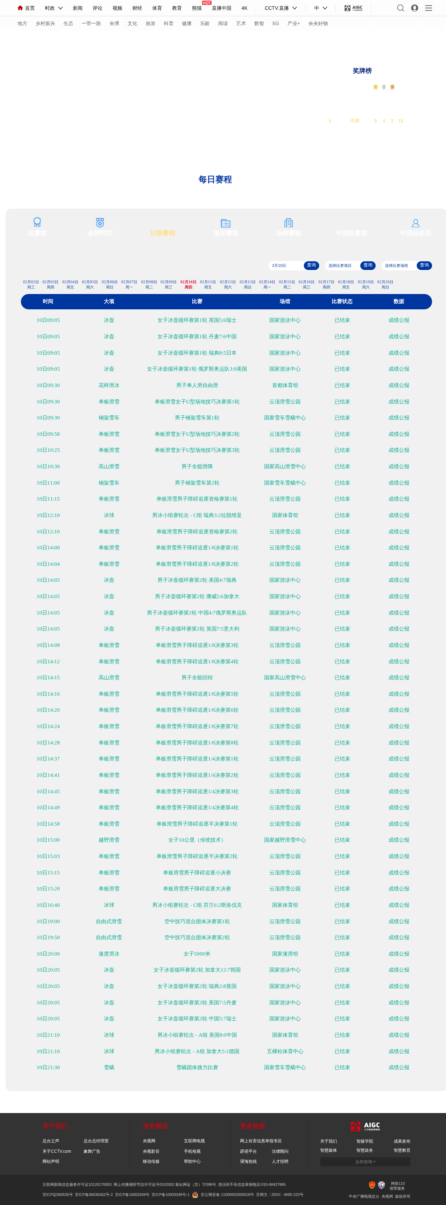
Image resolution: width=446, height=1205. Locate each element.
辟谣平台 (248, 1151)
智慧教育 (402, 1150)
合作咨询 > (365, 1161)
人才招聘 (280, 1161)
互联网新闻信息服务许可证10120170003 (77, 1184)
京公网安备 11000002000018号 (227, 1194)
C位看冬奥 (406, 40)
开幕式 (145, 40)
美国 (354, 112)
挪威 (354, 96)
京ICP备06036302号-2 (94, 1194)
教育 (177, 8)
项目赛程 (225, 233)
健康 (187, 23)
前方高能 (433, 40)
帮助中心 (192, 1161)
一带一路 (91, 23)
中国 (354, 120)
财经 (137, 8)
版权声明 (284, 40)
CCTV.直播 (277, 8)
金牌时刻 (100, 233)
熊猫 (197, 8)
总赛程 (37, 233)
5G (275, 23)
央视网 (149, 1140)
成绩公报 (399, 320)
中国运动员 (415, 233)
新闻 (78, 8)
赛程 (29, 40)
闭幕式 (169, 40)
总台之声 (51, 1140)
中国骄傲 (58, 40)
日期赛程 (162, 233)
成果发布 (402, 1141)
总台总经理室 (96, 1140)
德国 (354, 104)
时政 (50, 8)
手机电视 (192, 1151)
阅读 (223, 23)
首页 (30, 8)
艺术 (241, 23)
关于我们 (328, 1141)
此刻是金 (86, 40)
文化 (132, 23)
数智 (259, 23)
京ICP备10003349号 (132, 1194)
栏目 (190, 40)
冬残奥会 (256, 40)
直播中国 (221, 8)
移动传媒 (151, 1161)
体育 (157, 8)
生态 (68, 23)
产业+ (293, 23)
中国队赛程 (351, 233)
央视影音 (151, 1151)
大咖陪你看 (344, 40)
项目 (214, 40)
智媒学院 (364, 1141)
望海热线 (248, 1161)
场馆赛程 (288, 233)
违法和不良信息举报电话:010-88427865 (252, 1184)
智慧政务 (364, 1150)
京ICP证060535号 (58, 1194)
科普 (169, 23)
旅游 (150, 23)
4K (244, 8)
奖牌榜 (362, 71)
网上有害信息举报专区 (261, 1140)
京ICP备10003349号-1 (171, 1194)
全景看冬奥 (117, 40)
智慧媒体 (328, 1150)
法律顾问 (280, 1151)
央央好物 (318, 23)
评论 (97, 8)
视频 (117, 8)
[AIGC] (353, 8)
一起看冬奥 (375, 40)
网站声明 (51, 1161)
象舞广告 (92, 1151)
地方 (22, 23)
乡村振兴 (45, 23)
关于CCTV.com (57, 1151)
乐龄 (205, 23)
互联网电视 (194, 1140)
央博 (114, 23)
